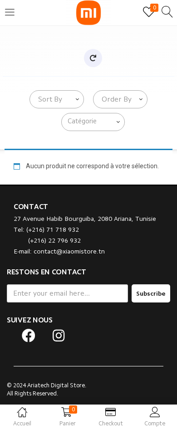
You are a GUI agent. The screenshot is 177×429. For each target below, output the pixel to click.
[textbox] (48, 99)
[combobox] (57, 99)
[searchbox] (95, 121)
